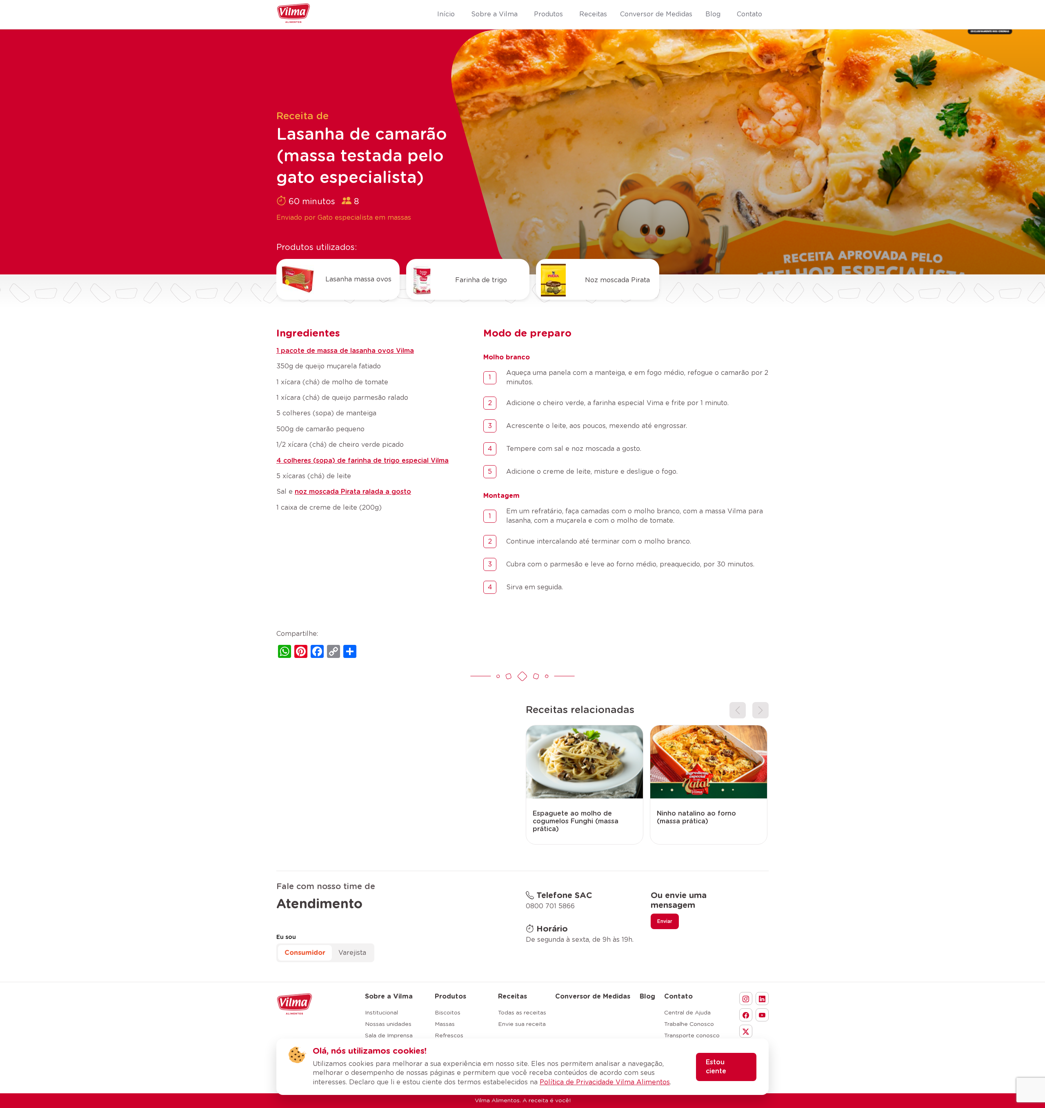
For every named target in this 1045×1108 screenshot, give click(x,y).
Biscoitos (447, 1013)
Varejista (352, 953)
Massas (445, 1024)
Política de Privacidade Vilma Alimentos (605, 1082)
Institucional (381, 1013)
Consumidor (305, 953)
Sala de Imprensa (389, 1036)
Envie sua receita (522, 1024)
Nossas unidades (388, 1024)
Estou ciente (716, 1067)
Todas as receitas (522, 1013)
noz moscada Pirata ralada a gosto (353, 491)
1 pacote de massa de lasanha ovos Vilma (345, 351)
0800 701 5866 (550, 906)
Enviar (664, 921)
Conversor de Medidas (592, 996)
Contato (678, 996)
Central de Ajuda (687, 1013)
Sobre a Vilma (389, 996)
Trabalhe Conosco (689, 1024)
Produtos (450, 996)
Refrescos (449, 1036)
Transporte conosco (692, 1036)
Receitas (512, 996)
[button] (737, 710)
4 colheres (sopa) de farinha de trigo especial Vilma (362, 460)
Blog (647, 996)
